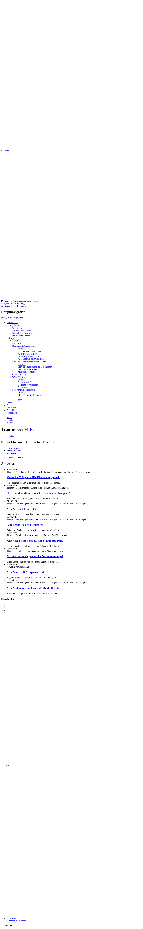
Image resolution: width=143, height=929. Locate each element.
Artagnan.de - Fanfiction (12, 303)
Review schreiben (14, 450)
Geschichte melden (15, 457)
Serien (9, 403)
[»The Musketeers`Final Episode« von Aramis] (74, 605)
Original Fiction (19, 374)
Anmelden (11, 410)
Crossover (22, 387)
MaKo (29, 429)
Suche (9, 405)
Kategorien (11, 338)
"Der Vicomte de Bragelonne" (31, 359)
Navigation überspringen (12, 318)
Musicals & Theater (26, 372)
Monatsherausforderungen (23, 390)
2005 (20, 400)
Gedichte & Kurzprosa (28, 385)
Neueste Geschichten (21, 330)
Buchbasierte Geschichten (23, 346)
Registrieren (12, 413)
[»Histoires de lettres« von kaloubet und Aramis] (74, 607)
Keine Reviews (13, 448)
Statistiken (11, 408)
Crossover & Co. (19, 377)
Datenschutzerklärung (16, 921)
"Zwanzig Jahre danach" (29, 356)
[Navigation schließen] (24, 306)
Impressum (11, 918)
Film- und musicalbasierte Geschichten (29, 361)
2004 (20, 398)
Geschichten (12, 322)
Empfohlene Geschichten (23, 333)
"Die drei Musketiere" (27, 354)
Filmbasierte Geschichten (29, 369)
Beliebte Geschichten (21, 335)
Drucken (10, 436)
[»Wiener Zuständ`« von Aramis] (74, 610)
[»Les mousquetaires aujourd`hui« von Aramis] (74, 612)
